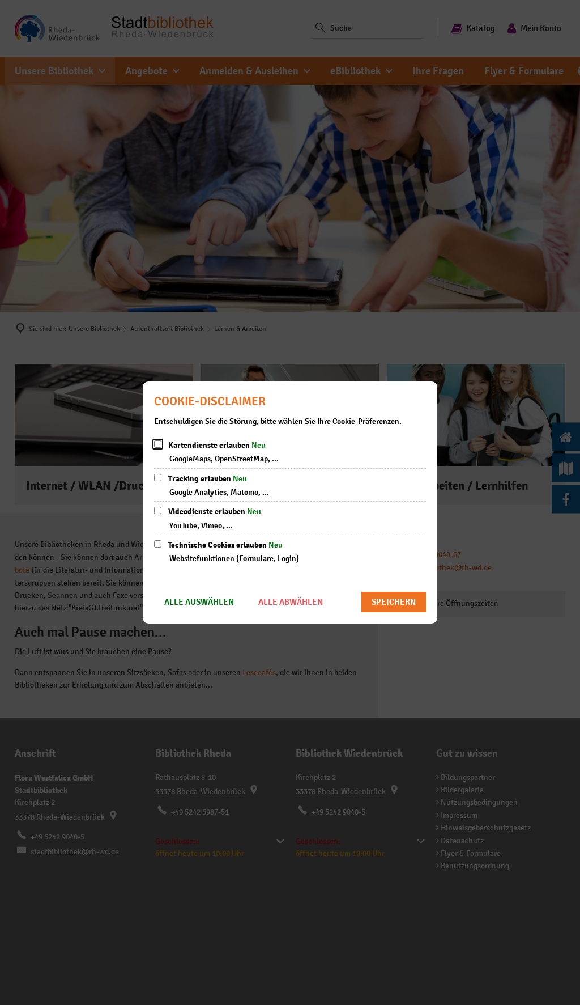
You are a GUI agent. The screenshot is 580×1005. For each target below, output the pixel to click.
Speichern (394, 601)
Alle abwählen (290, 601)
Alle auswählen (199, 601)
